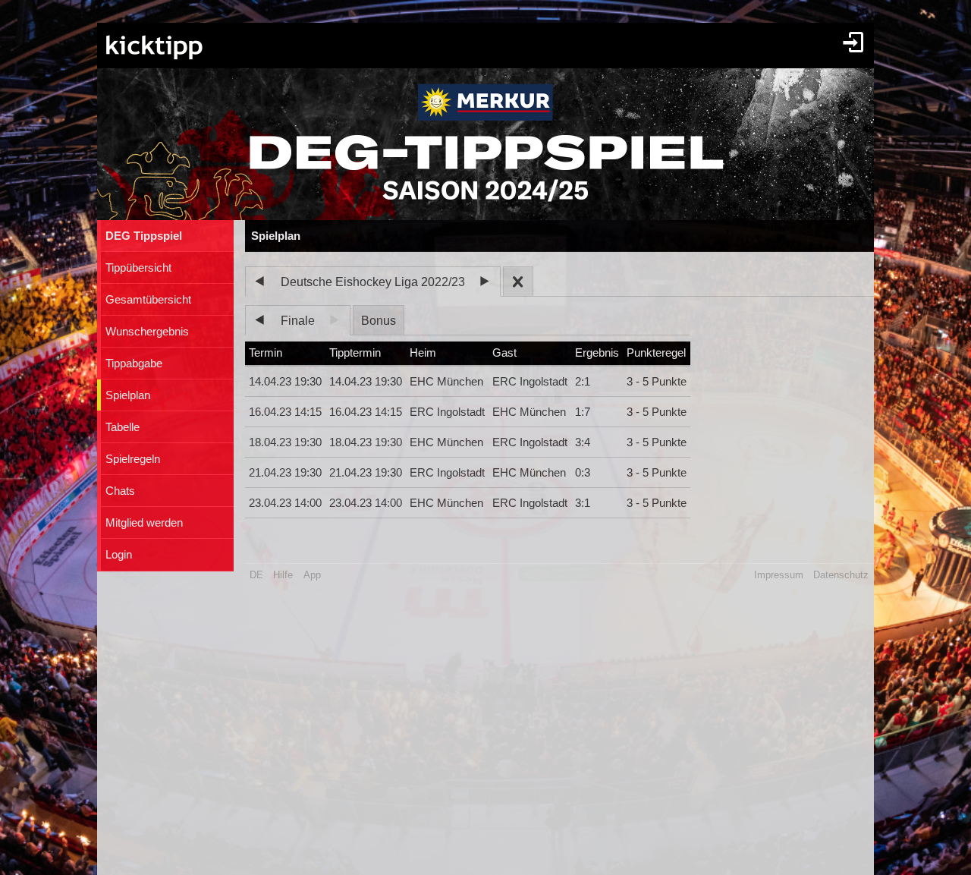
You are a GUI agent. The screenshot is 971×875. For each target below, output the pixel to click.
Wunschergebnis (147, 332)
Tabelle (122, 427)
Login (118, 555)
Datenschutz (841, 575)
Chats (120, 491)
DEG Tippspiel (143, 236)
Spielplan (127, 395)
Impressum (778, 575)
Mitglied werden (144, 523)
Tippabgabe (133, 363)
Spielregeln (132, 459)
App (312, 575)
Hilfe (283, 575)
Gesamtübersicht (148, 300)
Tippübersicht (138, 268)
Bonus (378, 320)
